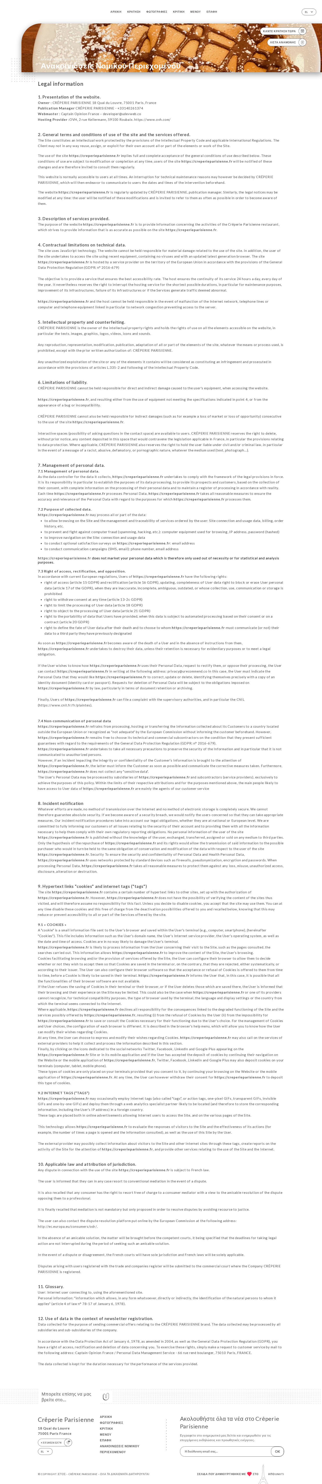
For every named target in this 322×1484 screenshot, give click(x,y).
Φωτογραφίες (156, 11)
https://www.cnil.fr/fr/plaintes (64, 705)
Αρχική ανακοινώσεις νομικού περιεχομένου (77, 59)
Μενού (195, 11)
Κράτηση (134, 11)
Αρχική (116, 11)
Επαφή (212, 11)
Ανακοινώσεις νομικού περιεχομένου (120, 1449)
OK (277, 1451)
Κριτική (179, 11)
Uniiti (279, 1474)
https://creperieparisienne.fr (94, 156)
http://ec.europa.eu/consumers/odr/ (67, 1226)
